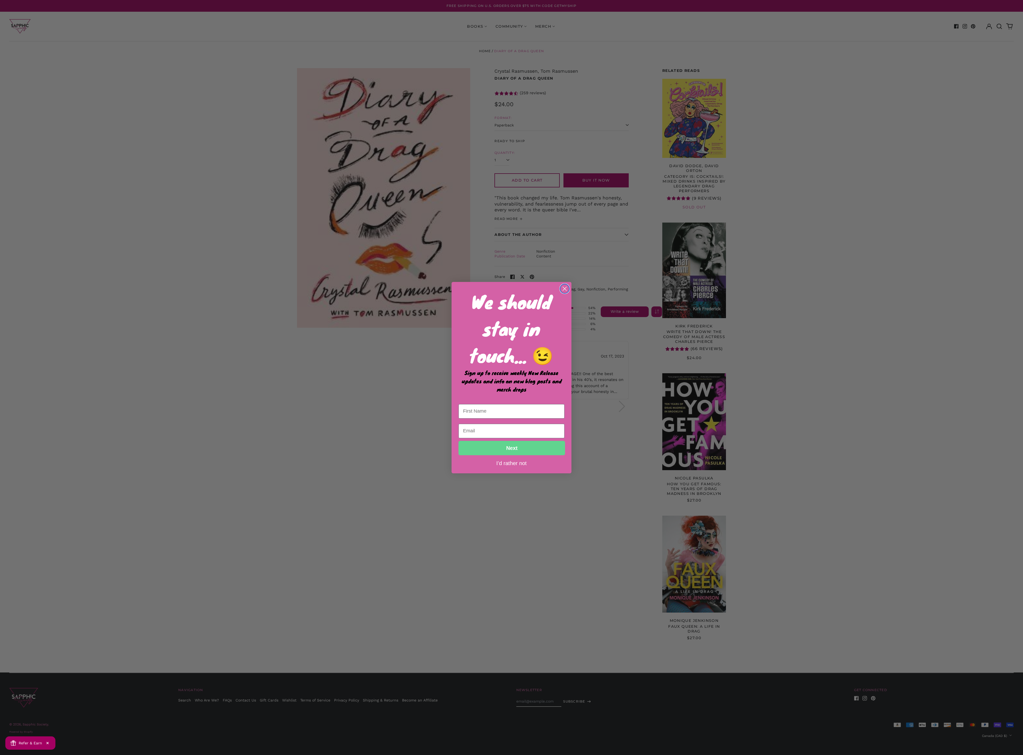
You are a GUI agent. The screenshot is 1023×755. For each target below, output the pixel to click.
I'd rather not (511, 463)
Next (512, 448)
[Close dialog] (564, 288)
